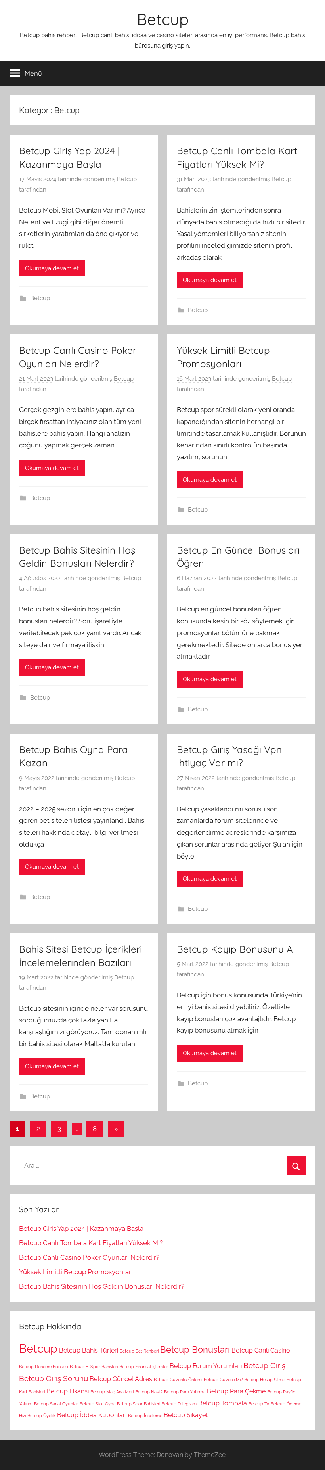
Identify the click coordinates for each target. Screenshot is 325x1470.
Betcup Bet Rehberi (139, 1351)
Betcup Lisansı (67, 1391)
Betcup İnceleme (145, 1415)
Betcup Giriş (264, 1365)
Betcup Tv (259, 1403)
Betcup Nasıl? (148, 1392)
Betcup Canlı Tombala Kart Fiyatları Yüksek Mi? (91, 1243)
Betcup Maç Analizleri (112, 1392)
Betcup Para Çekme (236, 1391)
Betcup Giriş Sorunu (53, 1378)
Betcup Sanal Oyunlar (56, 1403)
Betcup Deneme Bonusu (43, 1366)
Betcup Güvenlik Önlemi (178, 1379)
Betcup (163, 19)
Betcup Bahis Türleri (88, 1350)
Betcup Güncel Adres (121, 1379)
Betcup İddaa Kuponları (91, 1415)
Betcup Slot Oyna (97, 1403)
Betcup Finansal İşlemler (143, 1366)
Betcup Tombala (222, 1403)
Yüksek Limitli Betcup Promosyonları (76, 1272)
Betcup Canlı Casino (260, 1350)
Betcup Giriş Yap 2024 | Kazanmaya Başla (81, 1228)
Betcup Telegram (179, 1403)
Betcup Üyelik (41, 1415)
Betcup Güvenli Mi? (223, 1379)
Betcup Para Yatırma (184, 1392)
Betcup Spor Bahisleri (138, 1403)
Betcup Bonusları (195, 1349)
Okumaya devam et (52, 268)
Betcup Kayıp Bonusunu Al (236, 949)
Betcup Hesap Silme (264, 1379)
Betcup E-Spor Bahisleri (94, 1366)
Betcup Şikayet (186, 1415)
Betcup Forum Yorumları (206, 1366)
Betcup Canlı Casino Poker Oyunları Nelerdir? (89, 1257)
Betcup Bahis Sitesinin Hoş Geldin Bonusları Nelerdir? (101, 1286)
